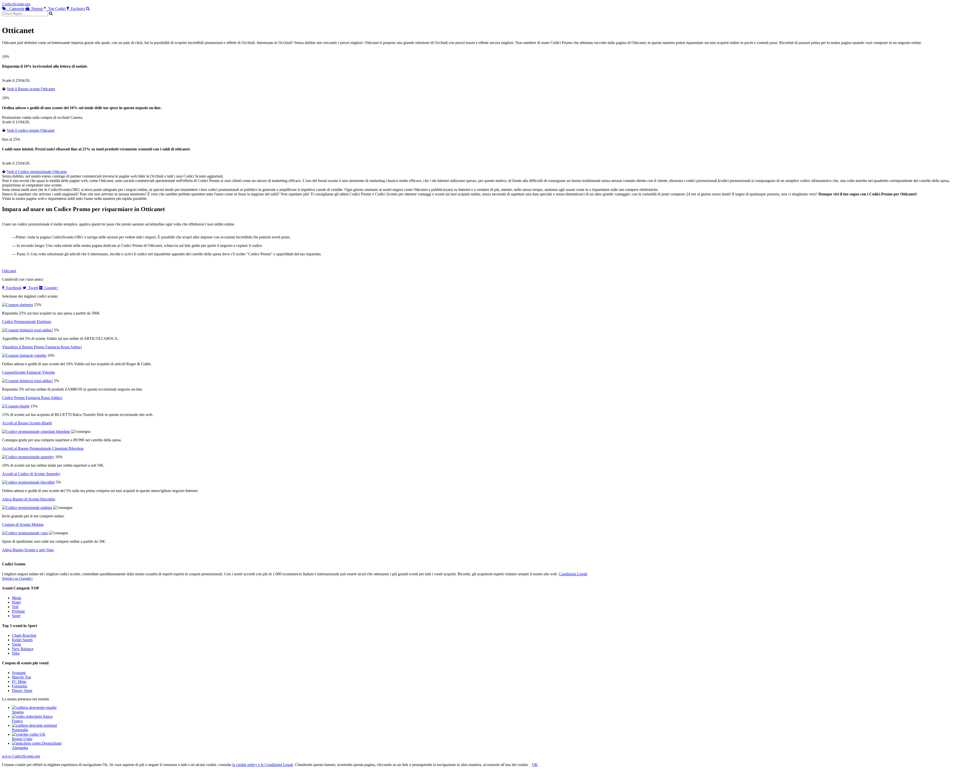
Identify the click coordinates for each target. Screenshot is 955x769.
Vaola (16, 644)
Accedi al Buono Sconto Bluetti (27, 423)
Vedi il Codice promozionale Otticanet (37, 172)
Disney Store (22, 690)
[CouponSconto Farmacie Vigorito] (24, 355)
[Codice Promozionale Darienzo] (17, 305)
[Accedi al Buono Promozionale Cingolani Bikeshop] (36, 431)
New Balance (22, 649)
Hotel (16, 602)
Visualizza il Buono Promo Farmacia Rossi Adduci (42, 347)
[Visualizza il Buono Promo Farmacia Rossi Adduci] (27, 330)
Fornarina (19, 686)
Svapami (19, 673)
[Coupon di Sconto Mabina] (27, 507)
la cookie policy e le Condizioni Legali (262, 765)
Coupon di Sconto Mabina (23, 524)
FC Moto (19, 681)
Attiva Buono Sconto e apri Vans (28, 550)
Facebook (13, 288)
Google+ (50, 288)
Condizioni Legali (573, 574)
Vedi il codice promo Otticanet (30, 130)
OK (535, 765)
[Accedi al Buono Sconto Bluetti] (15, 406)
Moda (16, 598)
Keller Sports (22, 640)
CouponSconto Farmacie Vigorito (28, 372)
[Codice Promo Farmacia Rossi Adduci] (27, 381)
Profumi (18, 611)
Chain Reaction (24, 635)
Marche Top (21, 677)
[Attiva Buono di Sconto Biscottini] (28, 482)
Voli (15, 607)
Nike (16, 653)
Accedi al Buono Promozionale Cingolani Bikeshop (43, 448)
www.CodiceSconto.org (21, 756)
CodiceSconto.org (16, 4)
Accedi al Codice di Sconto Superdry (31, 474)
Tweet (32, 288)
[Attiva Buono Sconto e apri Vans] (25, 533)
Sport (16, 616)
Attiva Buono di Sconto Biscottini (28, 499)
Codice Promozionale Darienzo (26, 321)
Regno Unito (22, 739)
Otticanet (9, 271)
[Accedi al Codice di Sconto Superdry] (28, 457)
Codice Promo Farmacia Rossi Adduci (32, 398)
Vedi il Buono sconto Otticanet (31, 89)
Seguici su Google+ (17, 578)
